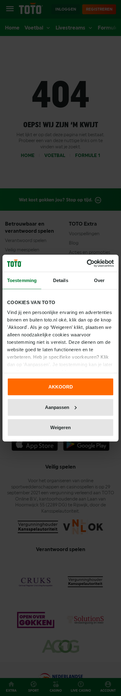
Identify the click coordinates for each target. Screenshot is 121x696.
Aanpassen (57, 407)
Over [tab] (99, 280)
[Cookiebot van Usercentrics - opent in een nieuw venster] (87, 263)
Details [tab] (60, 280)
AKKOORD (60, 386)
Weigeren (60, 427)
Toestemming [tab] (22, 280)
